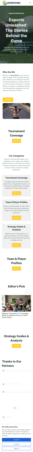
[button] (29, 292)
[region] (16, 438)
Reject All (16, 448)
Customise (16, 444)
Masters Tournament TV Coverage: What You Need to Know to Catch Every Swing (15, 315)
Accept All (16, 439)
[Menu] (30, 3)
